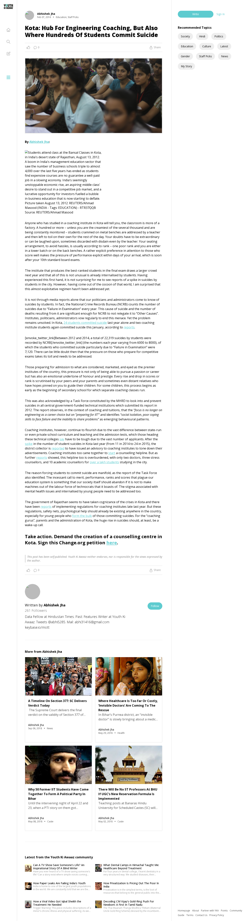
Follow (155, 606)
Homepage (184, 910)
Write (195, 14)
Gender (185, 56)
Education (187, 46)
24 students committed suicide (85, 323)
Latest (224, 46)
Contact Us (201, 915)
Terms (190, 915)
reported (57, 448)
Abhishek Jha (39, 142)
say (62, 439)
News (224, 56)
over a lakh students (104, 462)
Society (185, 36)
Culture (206, 46)
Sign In (220, 14)
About (195, 910)
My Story (186, 66)
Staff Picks (205, 56)
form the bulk (82, 516)
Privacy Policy (216, 915)
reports (129, 327)
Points (224, 910)
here (111, 542)
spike (29, 444)
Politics (218, 36)
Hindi (202, 36)
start (111, 453)
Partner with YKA (210, 910)
